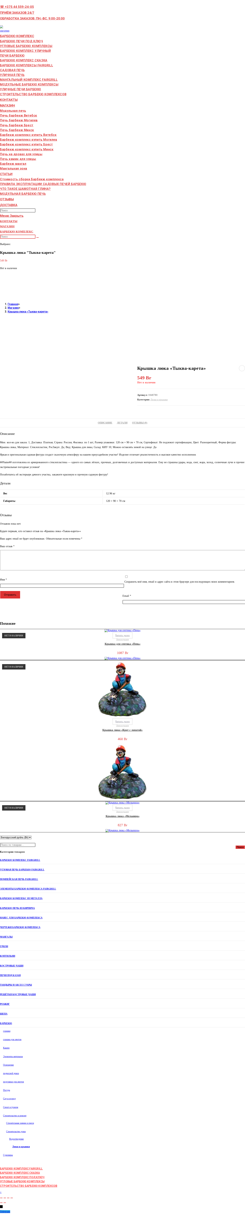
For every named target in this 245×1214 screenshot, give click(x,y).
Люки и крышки (159, 399)
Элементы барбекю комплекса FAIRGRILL (28, 888)
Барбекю (6, 1023)
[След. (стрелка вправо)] (4, 1202)
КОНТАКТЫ (8, 221)
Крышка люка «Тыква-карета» (28, 311)
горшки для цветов (12, 1039)
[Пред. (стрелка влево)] (1, 1202)
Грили (4, 946)
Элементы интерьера (13, 1056)
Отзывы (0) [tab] (139, 422)
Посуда (6, 1090)
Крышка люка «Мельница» (123, 816)
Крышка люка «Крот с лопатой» (122, 730)
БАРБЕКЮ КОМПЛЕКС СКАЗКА (20, 1172)
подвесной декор (11, 1073)
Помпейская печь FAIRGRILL (19, 879)
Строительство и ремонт (14, 1115)
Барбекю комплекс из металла (21, 898)
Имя (3, 579)
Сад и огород (9, 1098)
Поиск (240, 847)
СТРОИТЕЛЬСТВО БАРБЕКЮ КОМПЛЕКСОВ (28, 1185)
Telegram (5, 1211)
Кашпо (6, 1048)
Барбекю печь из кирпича (17, 908)
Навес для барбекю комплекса (21, 917)
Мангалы (6, 937)
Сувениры (8, 1155)
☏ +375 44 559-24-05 (17, 7)
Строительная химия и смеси (20, 1123)
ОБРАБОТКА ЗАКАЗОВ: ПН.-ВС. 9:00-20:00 (32, 18)
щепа (3, 1013)
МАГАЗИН (7, 226)
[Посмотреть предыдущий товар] (242, 368)
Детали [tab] (122, 422)
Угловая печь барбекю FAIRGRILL (22, 869)
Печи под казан (10, 975)
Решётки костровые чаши (18, 994)
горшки (6, 1031)
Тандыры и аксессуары (16, 985)
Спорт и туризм (10, 1107)
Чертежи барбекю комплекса (20, 927)
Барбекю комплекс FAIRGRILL (20, 860)
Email (126, 595)
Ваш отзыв (7, 546)
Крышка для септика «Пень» (122, 644)
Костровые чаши (11, 965)
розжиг (5, 1004)
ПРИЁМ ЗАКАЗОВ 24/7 (17, 13)
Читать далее (122, 635)
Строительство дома (16, 1131)
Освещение (8, 1065)
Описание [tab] (105, 422)
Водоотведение (16, 1139)
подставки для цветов (13, 1081)
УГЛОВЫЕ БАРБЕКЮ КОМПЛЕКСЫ (22, 1181)
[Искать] (37, 237)
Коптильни (7, 956)
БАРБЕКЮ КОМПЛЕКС (16, 231)
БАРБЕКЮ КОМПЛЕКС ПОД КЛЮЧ (22, 1177)
